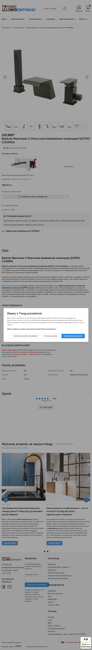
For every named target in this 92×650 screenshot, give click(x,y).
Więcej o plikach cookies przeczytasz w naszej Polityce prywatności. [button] (31, 329)
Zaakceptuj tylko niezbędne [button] (25, 336)
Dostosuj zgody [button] (50, 336)
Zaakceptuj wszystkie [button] (73, 336)
